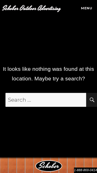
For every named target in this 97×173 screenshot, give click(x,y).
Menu (86, 8)
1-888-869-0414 (85, 170)
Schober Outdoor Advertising (31, 8)
